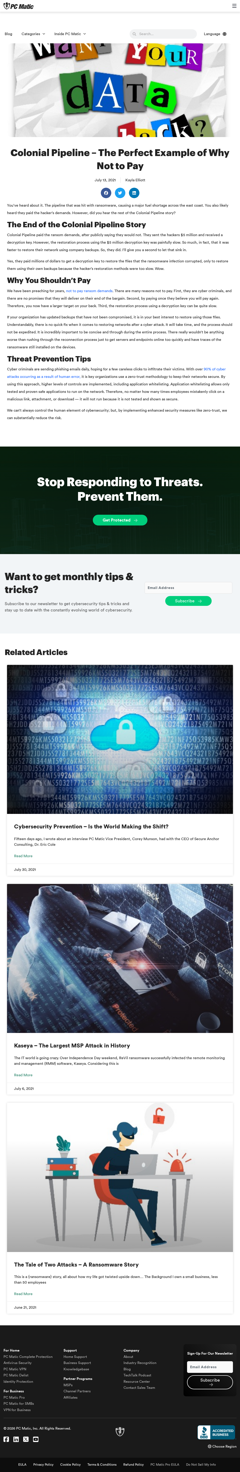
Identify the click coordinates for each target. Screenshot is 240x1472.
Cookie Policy (70, 1464)
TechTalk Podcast (137, 1375)
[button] (106, 193)
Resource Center (137, 1381)
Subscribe (185, 601)
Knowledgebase (76, 1369)
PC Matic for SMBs (19, 1403)
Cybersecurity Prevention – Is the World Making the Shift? (91, 827)
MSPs (68, 1385)
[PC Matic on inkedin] (16, 1440)
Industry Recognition (140, 1363)
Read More (23, 856)
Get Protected (117, 520)
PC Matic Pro (14, 1397)
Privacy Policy (43, 1464)
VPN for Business (17, 1410)
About (128, 1357)
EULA (22, 1464)
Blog (8, 34)
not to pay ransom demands (89, 291)
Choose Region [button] (223, 1446)
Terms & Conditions (101, 1464)
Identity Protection (18, 1381)
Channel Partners (77, 1391)
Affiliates (71, 1397)
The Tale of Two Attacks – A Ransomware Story (76, 1265)
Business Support (77, 1363)
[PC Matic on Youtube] (35, 1440)
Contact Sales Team (139, 1388)
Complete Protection (28, 1357)
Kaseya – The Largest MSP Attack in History (72, 1046)
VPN (15, 1369)
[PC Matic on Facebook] (6, 1440)
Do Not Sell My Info (201, 1464)
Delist (16, 1375)
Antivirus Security (18, 1363)
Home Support (75, 1357)
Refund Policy (133, 1464)
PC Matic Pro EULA (164, 1464)
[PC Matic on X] (26, 1440)
